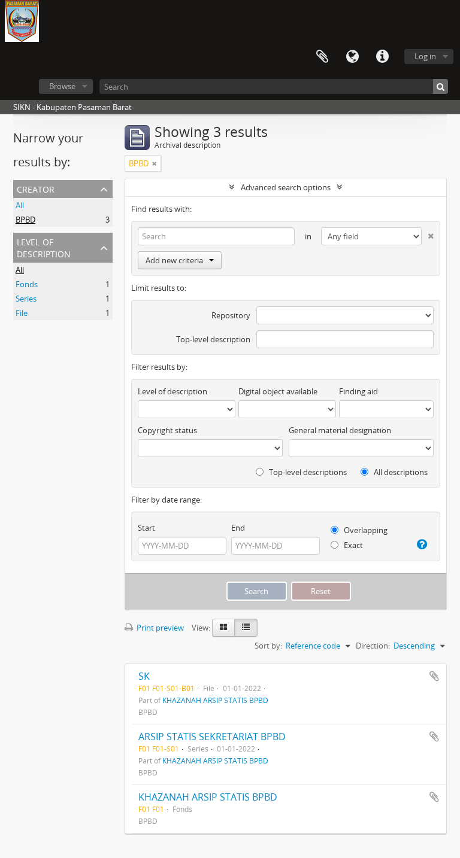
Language (352, 57)
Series (26, 298)
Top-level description (213, 339)
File (22, 313)
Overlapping (365, 530)
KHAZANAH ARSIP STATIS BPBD (215, 700)
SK (144, 676)
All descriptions (400, 472)
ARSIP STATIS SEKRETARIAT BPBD (212, 736)
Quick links (382, 57)
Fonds (27, 284)
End (238, 527)
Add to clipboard (434, 676)
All (20, 205)
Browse (62, 86)
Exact (352, 545)
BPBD (25, 219)
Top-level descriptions (307, 472)
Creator (36, 188)
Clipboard (322, 57)
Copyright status (167, 430)
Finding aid (358, 391)
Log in (425, 56)
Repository (230, 315)
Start (146, 527)
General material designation (340, 430)
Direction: (373, 645)
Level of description (44, 247)
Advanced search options (286, 187)
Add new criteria (174, 260)
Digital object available (277, 391)
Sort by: (268, 645)
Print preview (159, 627)
